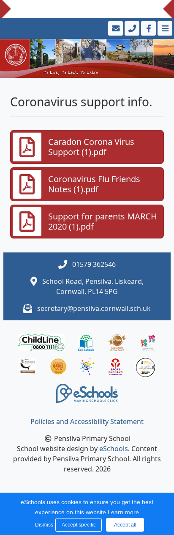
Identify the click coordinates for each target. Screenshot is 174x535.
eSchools (113, 448)
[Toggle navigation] (164, 28)
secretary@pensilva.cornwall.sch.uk (94, 308)
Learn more (123, 512)
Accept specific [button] (79, 525)
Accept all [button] (125, 525)
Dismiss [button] (43, 525)
